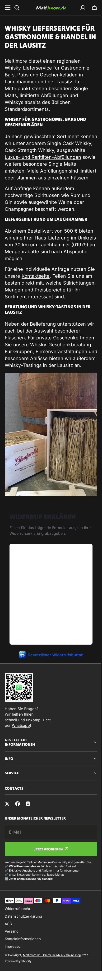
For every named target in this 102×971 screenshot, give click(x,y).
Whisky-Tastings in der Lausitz (39, 365)
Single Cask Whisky (69, 143)
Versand (12, 947)
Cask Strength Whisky (29, 150)
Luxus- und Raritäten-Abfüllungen (43, 157)
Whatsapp (21, 725)
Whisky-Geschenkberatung (60, 344)
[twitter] (7, 819)
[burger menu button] (7, 7)
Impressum (14, 962)
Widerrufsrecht (17, 924)
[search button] (17, 7)
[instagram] (28, 819)
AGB (8, 940)
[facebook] (17, 819)
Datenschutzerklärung (23, 932)
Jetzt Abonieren (46, 865)
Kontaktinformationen (23, 954)
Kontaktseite (36, 276)
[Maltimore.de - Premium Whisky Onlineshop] (51, 7)
